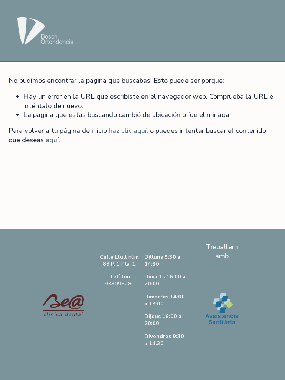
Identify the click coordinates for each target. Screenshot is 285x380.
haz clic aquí (128, 130)
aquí (52, 140)
